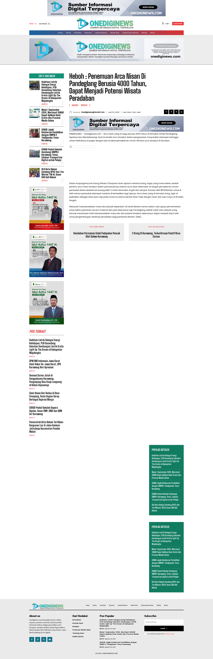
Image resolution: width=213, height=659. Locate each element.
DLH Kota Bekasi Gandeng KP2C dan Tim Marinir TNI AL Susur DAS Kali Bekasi (52, 173)
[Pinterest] (176, 112)
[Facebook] (166, 112)
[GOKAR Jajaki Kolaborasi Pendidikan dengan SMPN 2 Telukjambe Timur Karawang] (34, 133)
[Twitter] (171, 112)
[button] (45, 23)
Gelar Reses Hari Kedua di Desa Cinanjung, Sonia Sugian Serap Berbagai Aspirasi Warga (44, 396)
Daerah (75, 105)
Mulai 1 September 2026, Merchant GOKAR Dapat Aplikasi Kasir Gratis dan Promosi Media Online (52, 115)
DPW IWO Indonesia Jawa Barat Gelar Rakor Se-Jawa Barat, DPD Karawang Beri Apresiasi (45, 364)
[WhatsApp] (181, 112)
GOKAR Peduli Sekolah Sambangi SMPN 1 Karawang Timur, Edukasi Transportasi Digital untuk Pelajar (51, 155)
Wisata (84, 105)
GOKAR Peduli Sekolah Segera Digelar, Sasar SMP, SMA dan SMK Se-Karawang (45, 411)
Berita (44, 104)
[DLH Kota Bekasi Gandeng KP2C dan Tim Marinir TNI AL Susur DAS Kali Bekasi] (34, 172)
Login (162, 628)
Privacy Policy (169, 634)
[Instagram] (37, 639)
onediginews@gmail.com (93, 112)
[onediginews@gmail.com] (71, 112)
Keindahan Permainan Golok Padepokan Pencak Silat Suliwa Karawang (96, 235)
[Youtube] (49, 639)
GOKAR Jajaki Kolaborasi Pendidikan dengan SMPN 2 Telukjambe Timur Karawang (52, 135)
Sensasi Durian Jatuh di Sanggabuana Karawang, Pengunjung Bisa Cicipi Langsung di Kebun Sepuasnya (45, 380)
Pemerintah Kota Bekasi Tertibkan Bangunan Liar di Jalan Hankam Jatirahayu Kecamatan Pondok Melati (46, 426)
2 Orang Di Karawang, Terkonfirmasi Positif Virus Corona (156, 235)
